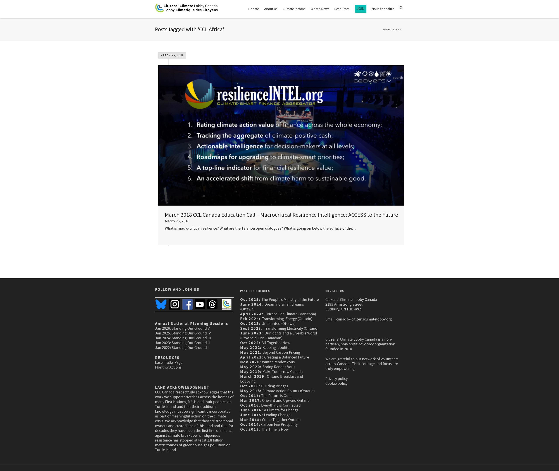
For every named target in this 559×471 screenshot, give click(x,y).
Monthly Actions (168, 367)
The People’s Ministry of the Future (290, 299)
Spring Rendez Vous (278, 366)
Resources (342, 9)
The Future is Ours (276, 395)
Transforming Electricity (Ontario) (291, 328)
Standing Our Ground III (191, 338)
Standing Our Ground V (191, 328)
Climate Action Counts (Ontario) (288, 390)
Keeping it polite (275, 347)
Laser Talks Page (168, 362)
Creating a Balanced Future (286, 357)
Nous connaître (383, 9)
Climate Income (294, 9)
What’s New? (320, 9)
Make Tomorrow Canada (282, 371)
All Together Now (276, 342)
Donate (253, 9)
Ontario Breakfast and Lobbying (271, 379)
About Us (271, 9)
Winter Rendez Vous (278, 362)
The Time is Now (275, 429)
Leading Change (277, 414)
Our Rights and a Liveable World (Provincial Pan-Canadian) (278, 336)
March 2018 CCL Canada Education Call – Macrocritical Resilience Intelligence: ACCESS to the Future (281, 214)
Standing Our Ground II (191, 342)
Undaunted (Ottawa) (278, 323)
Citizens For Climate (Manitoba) (290, 314)
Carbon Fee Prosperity (279, 424)
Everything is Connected (281, 405)
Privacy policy (336, 378)
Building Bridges (274, 386)
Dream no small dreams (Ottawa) (272, 307)
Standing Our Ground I (190, 347)
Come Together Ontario (281, 419)
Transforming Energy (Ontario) (287, 318)
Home (386, 29)
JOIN (360, 9)
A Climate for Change (280, 410)
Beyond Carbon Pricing (281, 352)
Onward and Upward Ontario (286, 400)
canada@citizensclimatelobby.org (364, 319)
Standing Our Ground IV (191, 333)
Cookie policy (336, 383)
